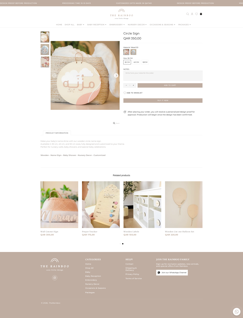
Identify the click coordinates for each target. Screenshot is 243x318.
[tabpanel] (59, 211)
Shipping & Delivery (131, 269)
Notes (126, 69)
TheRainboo (121, 14)
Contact (129, 264)
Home (88, 264)
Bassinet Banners (49, 232)
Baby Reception (93, 276)
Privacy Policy (132, 274)
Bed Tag (86, 232)
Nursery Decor (92, 284)
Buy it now (163, 100)
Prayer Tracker (172, 232)
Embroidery (91, 280)
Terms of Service (134, 278)
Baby (87, 272)
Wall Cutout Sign (132, 232)
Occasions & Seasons (95, 288)
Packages (90, 292)
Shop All (89, 268)
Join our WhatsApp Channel (174, 272)
